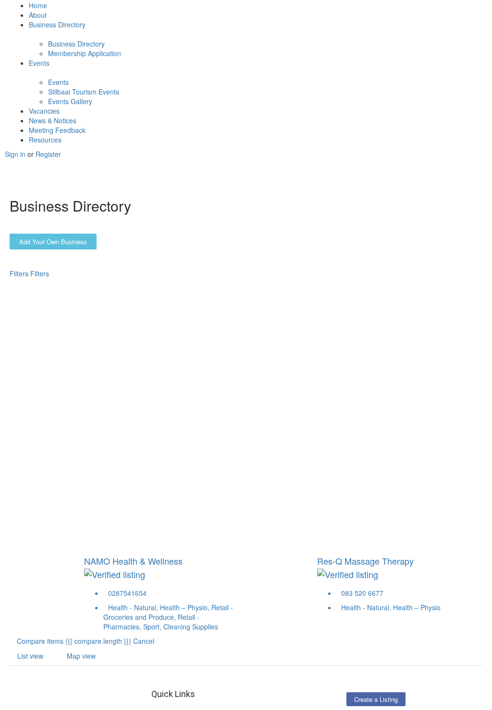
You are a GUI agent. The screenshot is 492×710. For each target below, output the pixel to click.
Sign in (16, 154)
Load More (33, 490)
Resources (45, 139)
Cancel (143, 641)
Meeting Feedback (57, 130)
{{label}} (87, 413)
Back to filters (37, 442)
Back (47, 283)
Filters (20, 273)
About (38, 15)
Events (39, 63)
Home (38, 5)
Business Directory (57, 24)
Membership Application (84, 53)
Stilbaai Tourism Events (83, 91)
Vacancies (44, 111)
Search (27, 283)
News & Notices (52, 120)
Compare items (74, 641)
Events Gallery (70, 101)
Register (48, 154)
